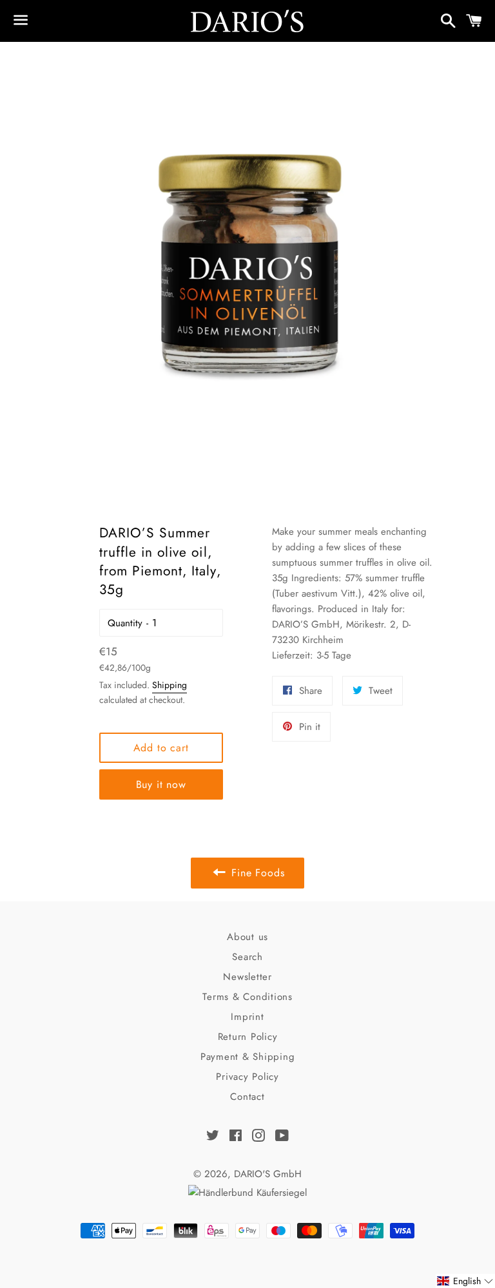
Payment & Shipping (247, 1057)
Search (247, 957)
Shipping (169, 684)
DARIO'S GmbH (268, 1174)
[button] (465, 1281)
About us (247, 937)
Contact (247, 1097)
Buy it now (161, 784)
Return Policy (248, 1037)
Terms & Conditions (247, 997)
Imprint (247, 1017)
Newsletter (247, 977)
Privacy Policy (247, 1077)
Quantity (125, 623)
